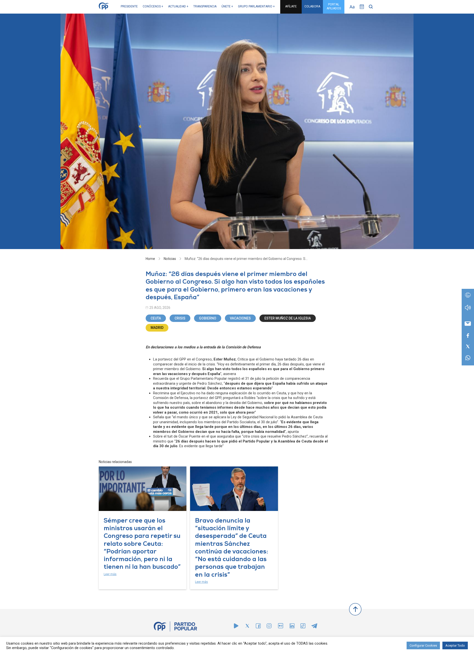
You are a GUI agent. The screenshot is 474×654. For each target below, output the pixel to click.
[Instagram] (269, 627)
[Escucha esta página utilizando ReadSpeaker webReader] (468, 310)
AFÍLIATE (291, 6)
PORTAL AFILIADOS (334, 6)
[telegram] (314, 627)
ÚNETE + (227, 6)
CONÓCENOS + (153, 6)
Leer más (110, 574)
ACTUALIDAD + (178, 6)
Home (150, 259)
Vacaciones (240, 318)
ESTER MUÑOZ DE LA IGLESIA (287, 318)
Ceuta (156, 318)
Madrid (157, 328)
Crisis (180, 318)
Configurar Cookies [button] (423, 645)
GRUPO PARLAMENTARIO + (256, 6)
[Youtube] (236, 627)
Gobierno (207, 318)
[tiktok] (302, 627)
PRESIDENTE (129, 6)
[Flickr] (280, 628)
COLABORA (312, 6)
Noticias (170, 259)
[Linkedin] (292, 627)
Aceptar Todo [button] (455, 645)
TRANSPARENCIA (205, 6)
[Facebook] (258, 627)
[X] (247, 627)
